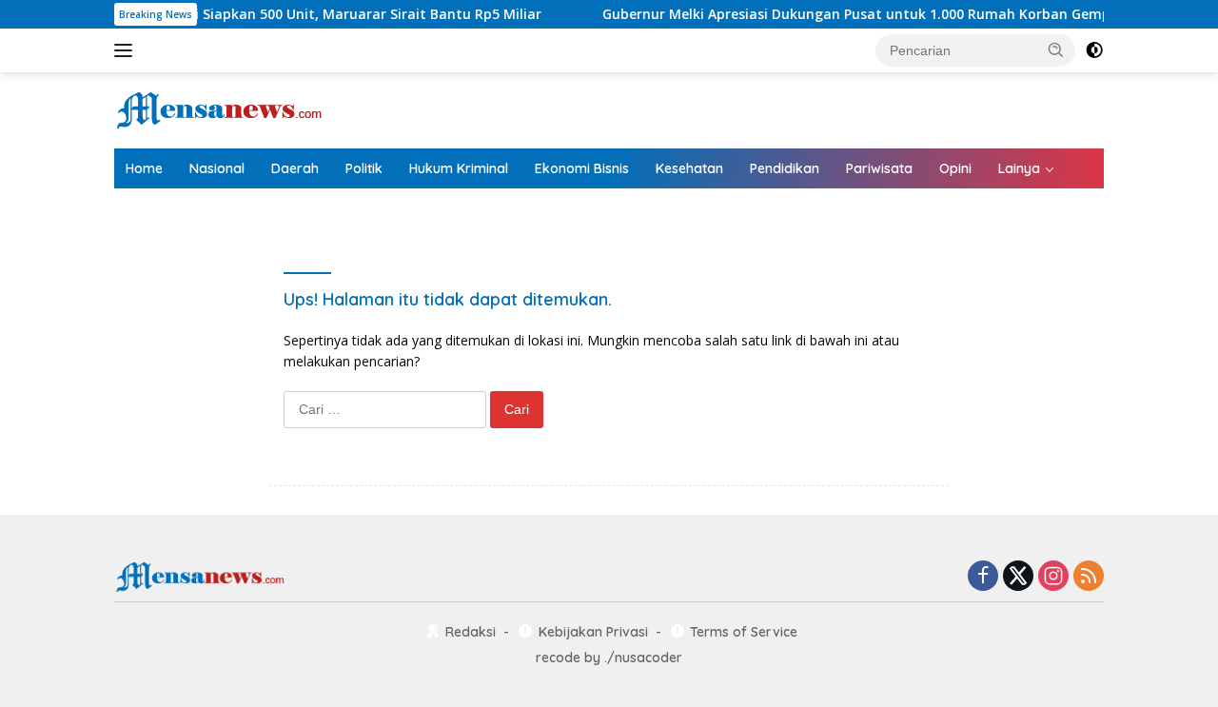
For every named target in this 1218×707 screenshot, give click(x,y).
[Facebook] (983, 577)
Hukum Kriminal (458, 168)
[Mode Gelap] (1094, 50)
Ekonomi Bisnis (582, 168)
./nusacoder (643, 657)
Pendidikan (784, 168)
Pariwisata (879, 168)
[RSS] (1088, 577)
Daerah (295, 168)
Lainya (1019, 168)
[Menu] (127, 50)
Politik (364, 168)
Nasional (217, 168)
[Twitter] (1018, 577)
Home (144, 168)
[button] (1056, 49)
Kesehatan (689, 168)
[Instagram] (1053, 577)
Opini (955, 168)
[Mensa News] (219, 109)
